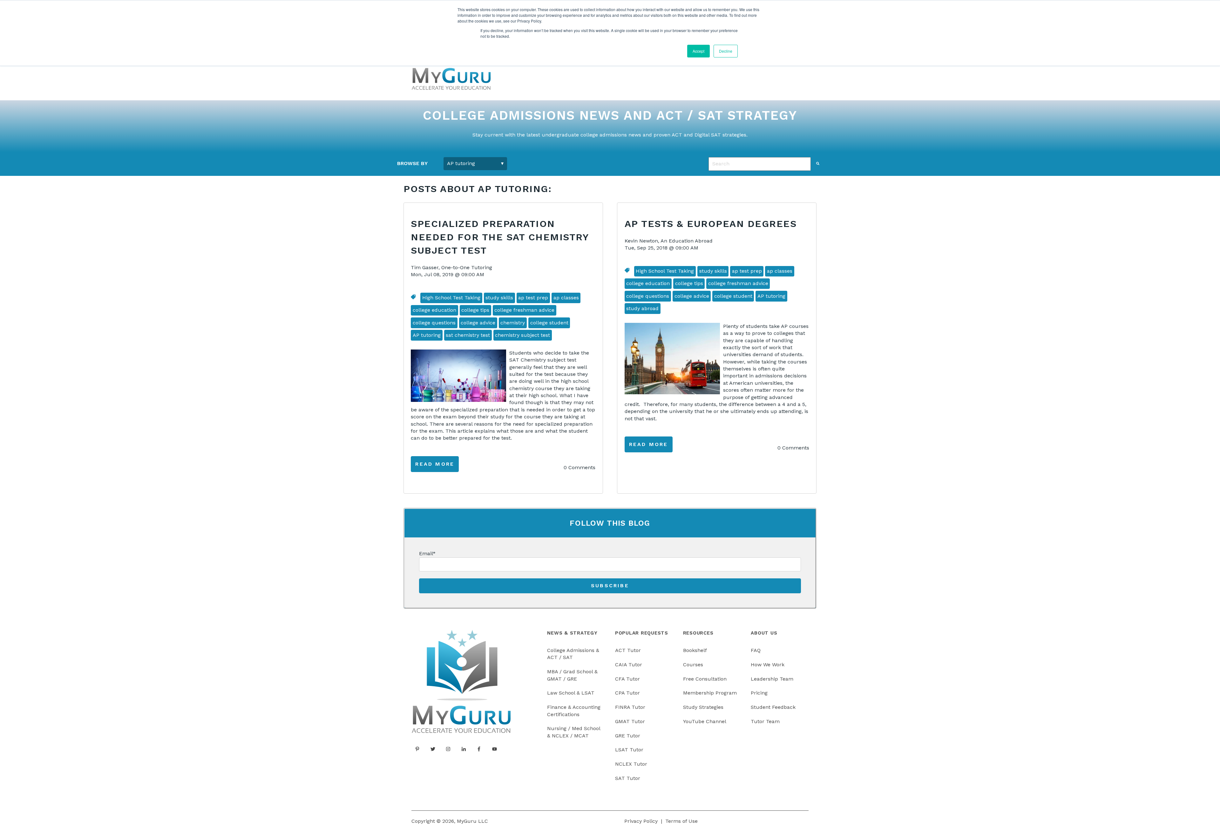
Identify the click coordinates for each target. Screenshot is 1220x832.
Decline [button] (725, 51)
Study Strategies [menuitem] (703, 707)
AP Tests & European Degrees (711, 223)
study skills (499, 298)
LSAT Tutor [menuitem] (629, 750)
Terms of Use (681, 821)
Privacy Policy (641, 821)
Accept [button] (698, 51)
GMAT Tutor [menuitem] (630, 721)
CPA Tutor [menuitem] (627, 693)
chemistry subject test (522, 335)
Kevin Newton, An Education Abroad (669, 241)
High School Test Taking (451, 298)
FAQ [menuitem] (756, 650)
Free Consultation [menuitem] (705, 679)
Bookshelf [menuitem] (695, 650)
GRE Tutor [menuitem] (627, 736)
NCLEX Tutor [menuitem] (631, 764)
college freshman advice (524, 310)
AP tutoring (427, 335)
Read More (434, 464)
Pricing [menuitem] (759, 693)
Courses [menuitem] (693, 665)
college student (549, 323)
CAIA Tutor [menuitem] (628, 665)
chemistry (512, 323)
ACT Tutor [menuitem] (628, 650)
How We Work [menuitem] (767, 665)
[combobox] (759, 163)
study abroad (642, 308)
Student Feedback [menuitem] (773, 707)
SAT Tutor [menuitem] (627, 778)
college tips (475, 310)
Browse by (412, 163)
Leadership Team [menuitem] (772, 679)
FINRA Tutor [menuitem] (630, 707)
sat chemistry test (468, 335)
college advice (478, 323)
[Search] (818, 163)
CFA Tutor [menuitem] (627, 679)
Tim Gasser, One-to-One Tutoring (451, 267)
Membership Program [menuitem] (710, 693)
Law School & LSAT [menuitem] (570, 693)
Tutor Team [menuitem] (765, 721)
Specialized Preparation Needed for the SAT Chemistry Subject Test (499, 237)
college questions (434, 323)
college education (434, 310)
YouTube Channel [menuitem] (704, 721)
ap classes (566, 298)
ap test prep (533, 298)
